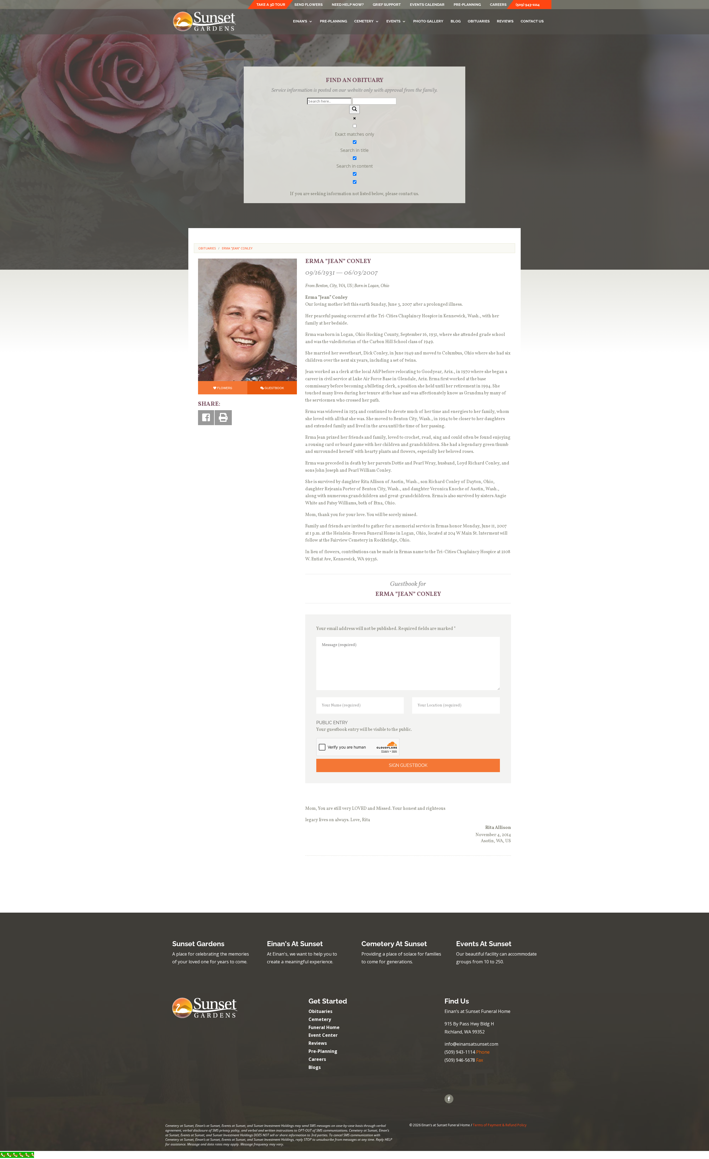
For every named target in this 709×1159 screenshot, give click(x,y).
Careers (498, 5)
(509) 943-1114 (528, 5)
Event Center (323, 1035)
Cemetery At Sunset (394, 944)
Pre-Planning (467, 5)
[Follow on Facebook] (449, 1098)
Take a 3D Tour (270, 5)
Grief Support (387, 5)
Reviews (505, 21)
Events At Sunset (484, 944)
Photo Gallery (428, 21)
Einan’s (300, 21)
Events (393, 21)
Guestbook (274, 388)
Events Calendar (427, 5)
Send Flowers (308, 5)
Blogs (315, 1067)
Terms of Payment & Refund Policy (499, 1125)
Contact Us (532, 21)
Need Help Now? (348, 5)
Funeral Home (324, 1027)
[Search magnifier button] (354, 109)
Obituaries (479, 21)
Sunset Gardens (198, 944)
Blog (456, 21)
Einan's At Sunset (295, 944)
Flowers (224, 388)
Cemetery (364, 21)
